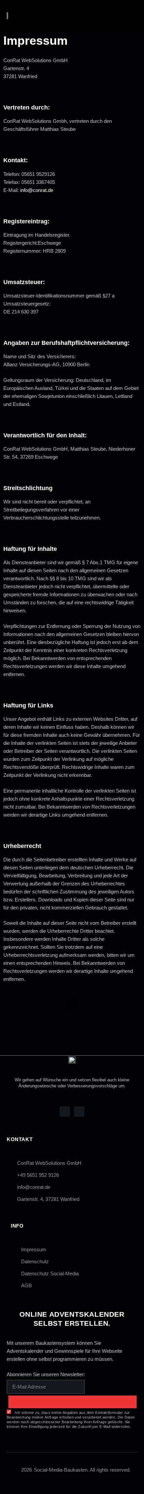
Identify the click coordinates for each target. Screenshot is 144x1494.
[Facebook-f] (65, 1111)
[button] (114, 15)
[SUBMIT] (72, 1402)
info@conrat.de (36, 190)
